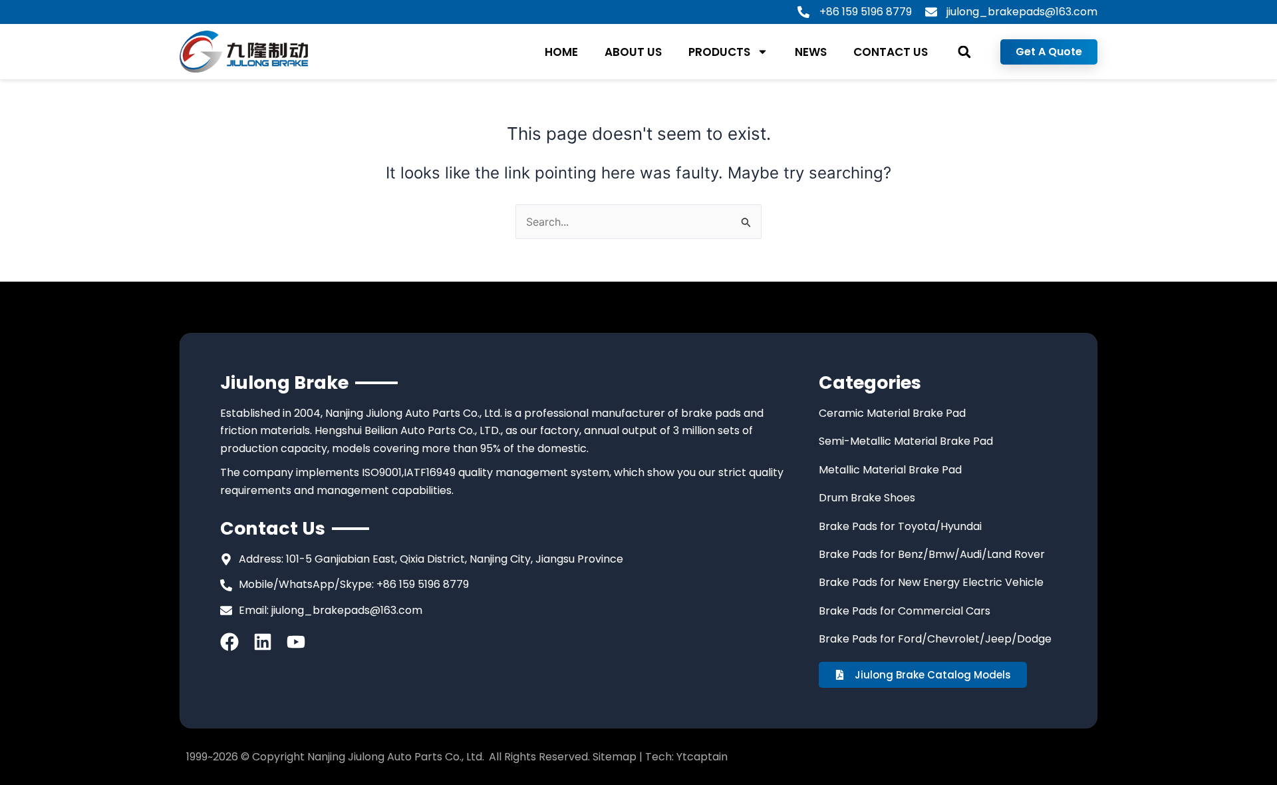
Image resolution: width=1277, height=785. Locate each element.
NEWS (811, 52)
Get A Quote (1049, 51)
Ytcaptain (702, 756)
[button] (964, 51)
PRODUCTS (719, 52)
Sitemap (615, 756)
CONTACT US (890, 52)
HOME (561, 52)
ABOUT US (633, 52)
